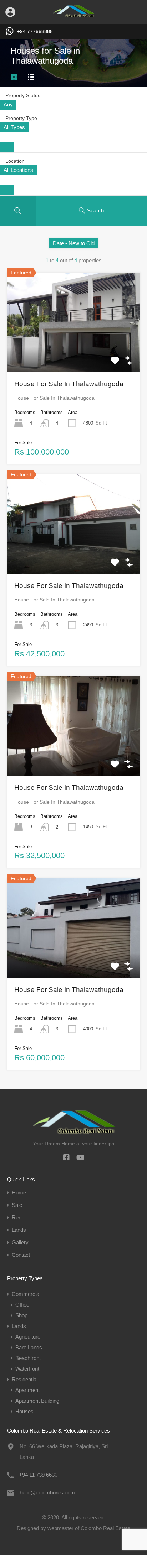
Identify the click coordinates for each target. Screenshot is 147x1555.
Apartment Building (37, 1401)
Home (19, 1192)
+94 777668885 (35, 31)
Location (15, 161)
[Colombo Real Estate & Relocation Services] (73, 15)
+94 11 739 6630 (38, 1475)
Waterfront (27, 1369)
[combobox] (8, 105)
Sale (17, 1205)
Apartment (27, 1390)
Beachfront (28, 1358)
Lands (19, 1230)
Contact (21, 1254)
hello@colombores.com (47, 1493)
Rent (17, 1217)
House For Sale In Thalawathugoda (68, 384)
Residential (24, 1379)
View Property (73, 351)
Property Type (21, 118)
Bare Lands (28, 1347)
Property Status (22, 95)
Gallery (20, 1242)
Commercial (26, 1294)
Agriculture (27, 1337)
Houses (24, 1411)
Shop (21, 1315)
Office (22, 1305)
